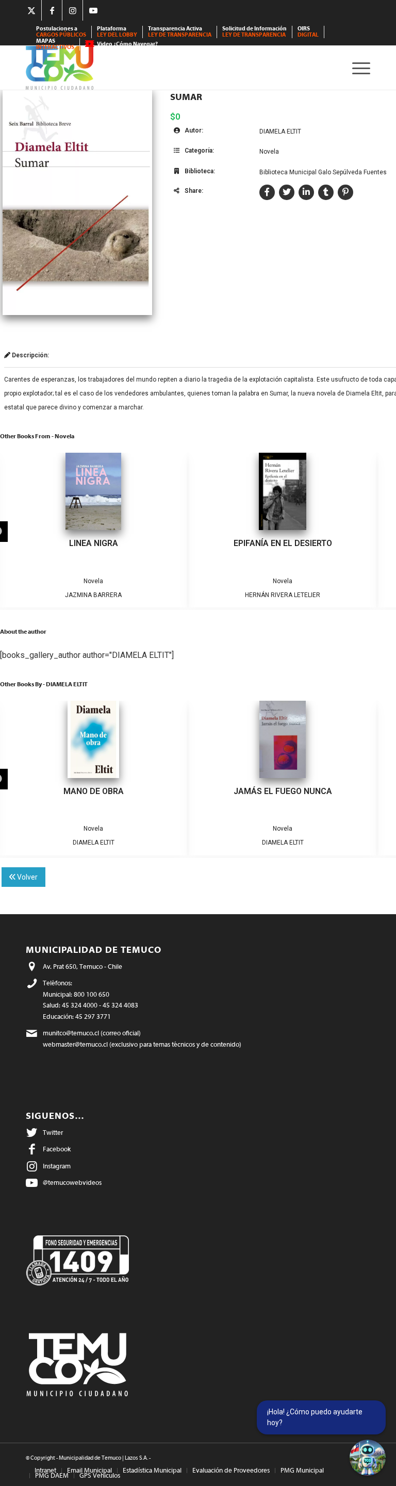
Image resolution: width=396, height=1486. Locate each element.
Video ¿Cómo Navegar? (127, 44)
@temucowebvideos (72, 1182)
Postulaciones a (61, 31)
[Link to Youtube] (93, 10)
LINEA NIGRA (93, 543)
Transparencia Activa (179, 31)
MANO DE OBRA (93, 791)
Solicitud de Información (254, 31)
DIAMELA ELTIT (280, 131)
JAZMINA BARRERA (93, 595)
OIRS (308, 31)
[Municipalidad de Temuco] (59, 68)
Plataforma (117, 31)
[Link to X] (31, 10)
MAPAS (55, 44)
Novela (269, 151)
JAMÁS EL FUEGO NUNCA (283, 791)
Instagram (57, 1166)
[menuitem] (61, 32)
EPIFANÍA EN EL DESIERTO (283, 543)
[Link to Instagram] (72, 10)
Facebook (57, 1149)
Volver (26, 877)
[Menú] (358, 68)
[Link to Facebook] (52, 10)
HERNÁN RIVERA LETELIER (282, 595)
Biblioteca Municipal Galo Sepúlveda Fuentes (323, 172)
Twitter (53, 1132)
